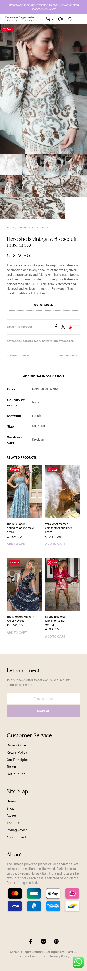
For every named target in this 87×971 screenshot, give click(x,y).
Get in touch (16, 774)
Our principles (17, 760)
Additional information (43, 376)
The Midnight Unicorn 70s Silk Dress (20, 618)
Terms (11, 767)
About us (13, 823)
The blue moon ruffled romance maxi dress (20, 528)
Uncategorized (63, 341)
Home (10, 228)
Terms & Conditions (32, 956)
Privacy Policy (59, 956)
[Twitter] (64, 327)
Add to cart (17, 544)
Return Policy (17, 752)
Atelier (11, 815)
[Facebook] (57, 327)
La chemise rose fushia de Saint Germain (55, 620)
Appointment (16, 837)
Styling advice (17, 830)
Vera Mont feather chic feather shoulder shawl (58, 528)
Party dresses (40, 228)
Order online (16, 745)
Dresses (22, 228)
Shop (10, 808)
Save (9, 29)
